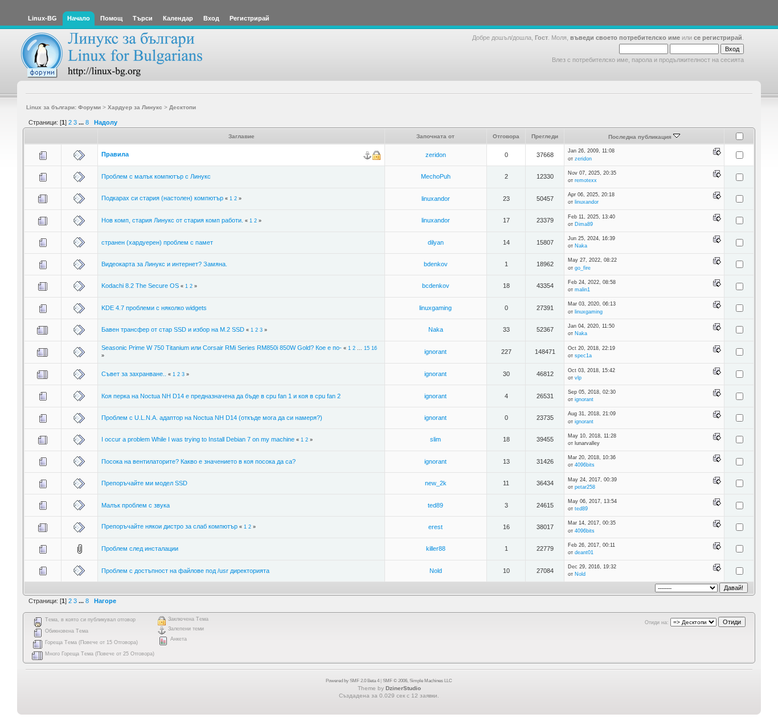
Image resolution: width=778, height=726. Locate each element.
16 (374, 348)
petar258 (585, 487)
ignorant (435, 351)
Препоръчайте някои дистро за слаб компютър (169, 526)
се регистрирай (718, 37)
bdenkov (436, 264)
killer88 (435, 548)
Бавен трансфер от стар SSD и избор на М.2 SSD (172, 329)
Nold (435, 570)
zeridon (435, 154)
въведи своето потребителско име (625, 37)
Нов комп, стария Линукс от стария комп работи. (172, 220)
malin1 (582, 289)
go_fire (583, 268)
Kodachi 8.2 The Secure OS (140, 285)
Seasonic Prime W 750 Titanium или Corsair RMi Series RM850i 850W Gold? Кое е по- (221, 347)
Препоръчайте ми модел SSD (144, 483)
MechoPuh (436, 176)
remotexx (586, 180)
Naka (581, 246)
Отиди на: (657, 622)
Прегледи (544, 136)
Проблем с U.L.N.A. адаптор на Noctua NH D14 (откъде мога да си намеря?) (211, 417)
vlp (578, 378)
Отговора (506, 136)
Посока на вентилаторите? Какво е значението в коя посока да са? (198, 461)
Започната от (435, 136)
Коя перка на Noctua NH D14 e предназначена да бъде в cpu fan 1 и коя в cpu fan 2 (221, 396)
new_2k (436, 483)
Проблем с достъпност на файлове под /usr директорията (185, 570)
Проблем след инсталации (139, 548)
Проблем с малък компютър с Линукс (156, 176)
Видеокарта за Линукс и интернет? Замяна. (164, 264)
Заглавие (241, 136)
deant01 (584, 552)
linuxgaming (435, 307)
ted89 (435, 505)
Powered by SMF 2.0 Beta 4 (352, 680)
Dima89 (584, 224)
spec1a (583, 355)
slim (435, 439)
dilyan (436, 242)
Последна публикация (640, 137)
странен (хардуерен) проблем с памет (157, 242)
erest (435, 526)
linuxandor (435, 198)
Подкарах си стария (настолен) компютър (162, 198)
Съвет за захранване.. (133, 373)
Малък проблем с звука (135, 505)
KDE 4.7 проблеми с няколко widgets (154, 307)
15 (367, 348)
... (82, 122)
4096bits (585, 465)
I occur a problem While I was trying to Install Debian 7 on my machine (197, 439)
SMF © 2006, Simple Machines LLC (417, 680)
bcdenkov (435, 285)
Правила (115, 154)
